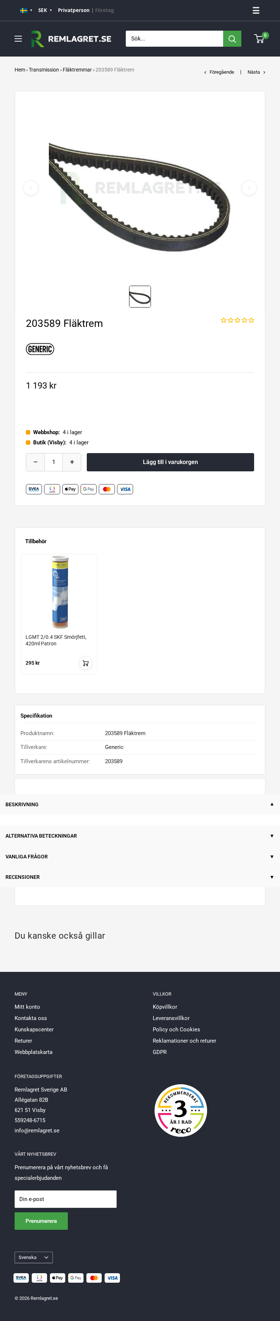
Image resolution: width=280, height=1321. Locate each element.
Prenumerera (41, 1221)
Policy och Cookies (176, 1029)
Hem (20, 70)
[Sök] (232, 39)
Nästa (254, 72)
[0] (259, 38)
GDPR (160, 1052)
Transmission (44, 70)
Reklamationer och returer (184, 1041)
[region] (140, 621)
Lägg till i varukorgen (170, 462)
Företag (104, 10)
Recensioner (22, 877)
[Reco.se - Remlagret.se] (181, 1103)
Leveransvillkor (171, 1018)
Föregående (222, 72)
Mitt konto (27, 1007)
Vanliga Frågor (26, 857)
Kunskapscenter (34, 1029)
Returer (23, 1041)
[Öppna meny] (18, 39)
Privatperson (74, 10)
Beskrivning (22, 804)
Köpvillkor (165, 1007)
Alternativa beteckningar (41, 836)
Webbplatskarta (33, 1052)
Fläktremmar (77, 70)
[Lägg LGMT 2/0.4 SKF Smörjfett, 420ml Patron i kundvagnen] (86, 663)
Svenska (27, 1257)
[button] (237, 320)
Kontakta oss (31, 1018)
